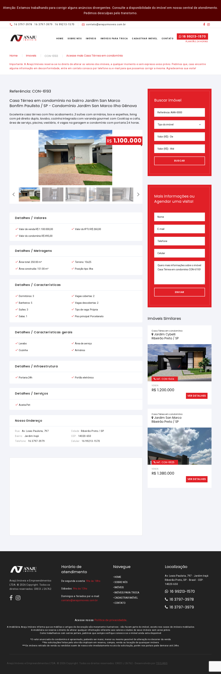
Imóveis (91, 38)
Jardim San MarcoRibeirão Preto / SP (166, 420)
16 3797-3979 (182, 607)
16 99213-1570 (194, 36)
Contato (168, 38)
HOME (117, 577)
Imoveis (31, 56)
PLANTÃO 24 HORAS (197, 41)
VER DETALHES (197, 395)
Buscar (179, 160)
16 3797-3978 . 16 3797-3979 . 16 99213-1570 (44, 24)
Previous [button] (13, 194)
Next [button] (138, 194)
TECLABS (161, 663)
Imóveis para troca (114, 38)
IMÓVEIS (119, 587)
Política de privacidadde (110, 620)
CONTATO (120, 603)
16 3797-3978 (182, 599)
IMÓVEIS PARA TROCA (126, 592)
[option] (75, 157)
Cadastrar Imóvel (144, 38)
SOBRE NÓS (121, 582)
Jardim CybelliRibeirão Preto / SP (165, 336)
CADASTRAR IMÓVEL (126, 597)
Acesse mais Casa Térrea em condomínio (94, 56)
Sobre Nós (75, 38)
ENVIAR (179, 292)
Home (60, 38)
